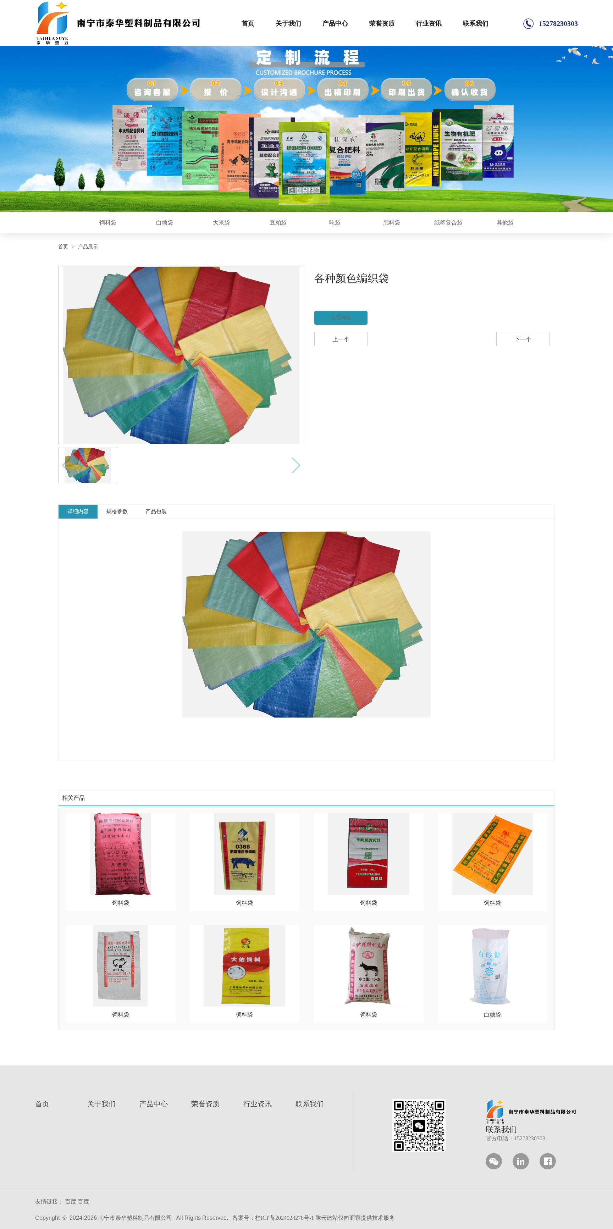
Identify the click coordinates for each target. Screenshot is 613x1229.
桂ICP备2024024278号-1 (284, 1218)
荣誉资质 (382, 23)
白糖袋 (164, 223)
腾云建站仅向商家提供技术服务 (355, 1218)
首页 (248, 23)
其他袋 (505, 223)
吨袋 (335, 223)
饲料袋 (107, 223)
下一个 (522, 339)
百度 (70, 1201)
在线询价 (341, 317)
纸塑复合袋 (448, 223)
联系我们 (475, 23)
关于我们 (288, 23)
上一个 (340, 339)
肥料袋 (391, 223)
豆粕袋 (278, 223)
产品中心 (335, 23)
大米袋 (221, 223)
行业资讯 (429, 23)
